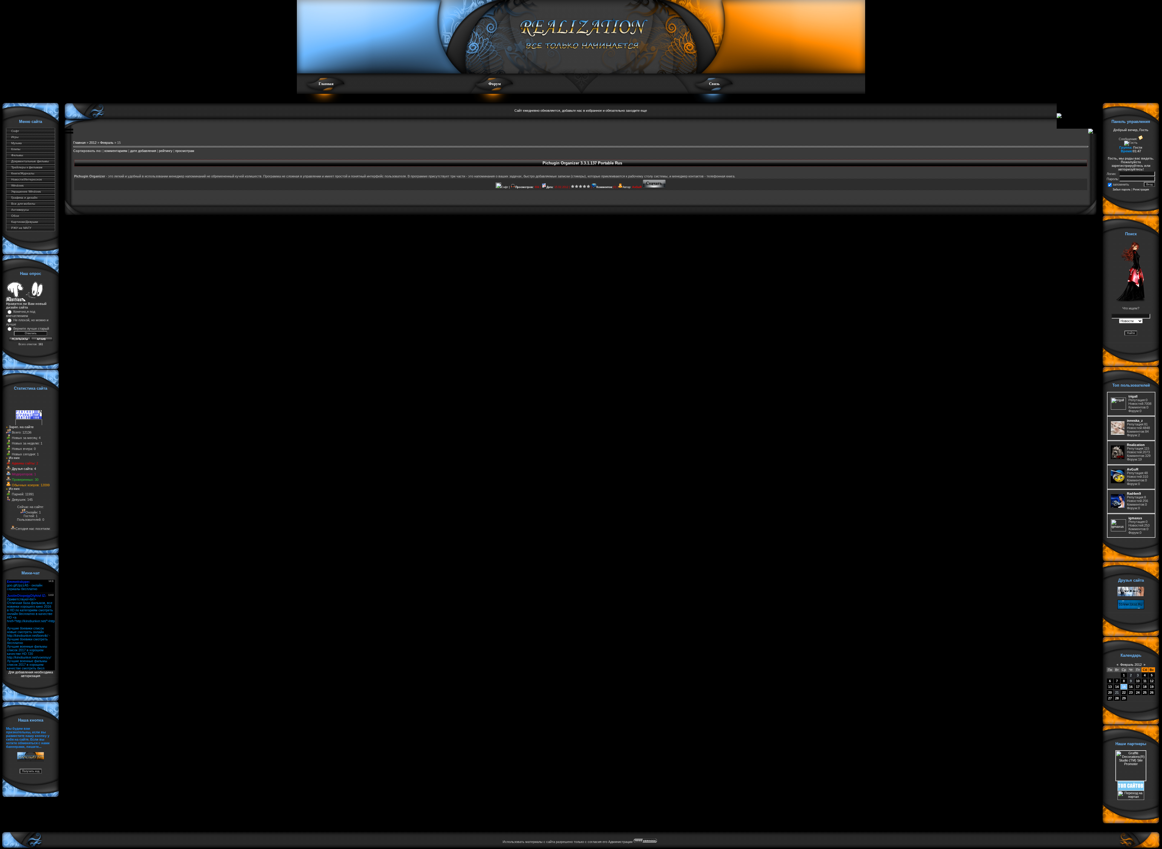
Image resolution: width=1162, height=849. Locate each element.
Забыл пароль (1122, 189)
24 (1138, 692)
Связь (714, 83)
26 (1152, 692)
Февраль (106, 142)
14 (1117, 687)
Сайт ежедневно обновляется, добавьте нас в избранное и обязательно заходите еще (580, 110)
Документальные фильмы (30, 161)
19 (1152, 687)
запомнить (1121, 184)
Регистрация (1141, 189)
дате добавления (143, 151)
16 (1131, 687)
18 (1145, 687)
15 (1124, 687)
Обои (15, 215)
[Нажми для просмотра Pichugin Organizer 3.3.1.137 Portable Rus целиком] (654, 187)
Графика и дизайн (24, 197)
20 (1110, 692)
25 (1145, 692)
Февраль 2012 (1131, 664)
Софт (15, 131)
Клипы (15, 149)
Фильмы (17, 155)
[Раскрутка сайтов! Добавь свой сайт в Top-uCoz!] (1131, 789)
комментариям (115, 151)
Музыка (16, 143)
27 (1110, 698)
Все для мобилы (23, 203)
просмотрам (184, 151)
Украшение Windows (26, 191)
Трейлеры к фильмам (26, 167)
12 (1152, 681)
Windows (17, 185)
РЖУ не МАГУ (21, 228)
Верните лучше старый (31, 328)
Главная (326, 83)
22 (1124, 692)
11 (1145, 681)
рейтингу (165, 151)
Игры (14, 137)
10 (1138, 681)
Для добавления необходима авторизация (30, 674)
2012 (93, 142)
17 (1138, 687)
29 (1124, 698)
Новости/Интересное (26, 179)
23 (1131, 692)
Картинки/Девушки (24, 221)
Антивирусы (20, 209)
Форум (494, 83)
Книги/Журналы (22, 173)
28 (1117, 698)
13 (1110, 687)
